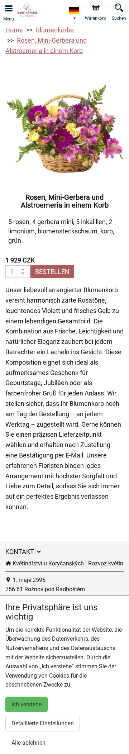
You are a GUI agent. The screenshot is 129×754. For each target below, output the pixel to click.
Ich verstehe (26, 704)
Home (14, 30)
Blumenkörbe (55, 30)
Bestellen (52, 271)
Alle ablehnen (28, 742)
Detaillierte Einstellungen (42, 723)
